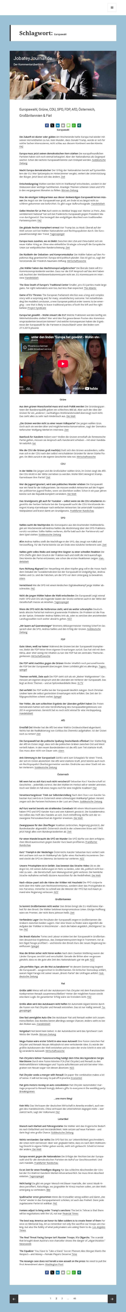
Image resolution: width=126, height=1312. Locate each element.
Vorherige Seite (14, 1299)
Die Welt (70, 416)
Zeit (63, 176)
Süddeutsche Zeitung (50, 534)
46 (75, 1297)
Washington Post (54, 1264)
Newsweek (25, 1243)
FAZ (21, 146)
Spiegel (57, 696)
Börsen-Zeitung (69, 190)
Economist (76, 1077)
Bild (48, 1189)
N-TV (80, 682)
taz (34, 443)
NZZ (69, 618)
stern (22, 578)
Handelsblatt (98, 203)
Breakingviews (27, 1091)
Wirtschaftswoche (76, 260)
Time (74, 1254)
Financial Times (70, 1213)
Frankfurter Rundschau (82, 510)
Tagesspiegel (57, 233)
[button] (47, 125)
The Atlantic (90, 288)
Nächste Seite (112, 1299)
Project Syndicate (37, 307)
